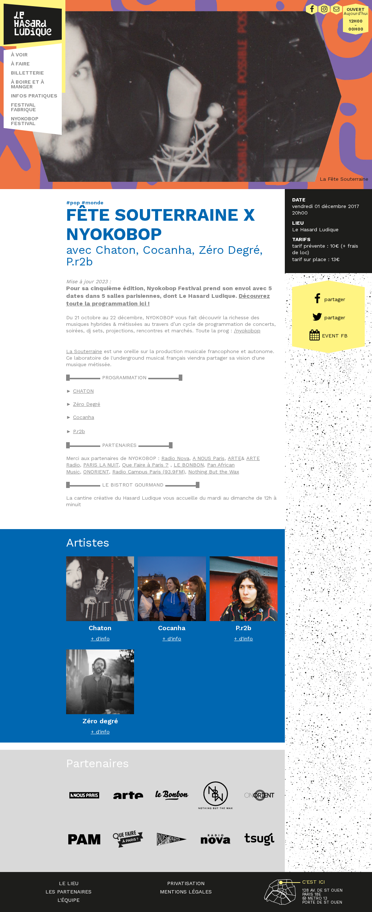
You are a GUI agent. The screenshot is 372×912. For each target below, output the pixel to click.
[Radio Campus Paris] (172, 839)
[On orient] (259, 795)
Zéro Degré (86, 404)
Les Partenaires (68, 892)
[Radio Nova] (215, 839)
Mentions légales (186, 892)
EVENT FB (335, 336)
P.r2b (79, 431)
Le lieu (68, 883)
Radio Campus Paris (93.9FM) (148, 472)
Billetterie (27, 73)
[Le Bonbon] (172, 795)
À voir (19, 54)
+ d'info (100, 638)
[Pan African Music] (84, 839)
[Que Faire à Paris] (128, 839)
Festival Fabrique (23, 107)
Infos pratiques (34, 96)
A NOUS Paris (209, 458)
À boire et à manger (27, 84)
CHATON (83, 391)
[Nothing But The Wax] (215, 795)
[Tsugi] (259, 839)
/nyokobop (247, 330)
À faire (20, 64)
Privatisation (186, 883)
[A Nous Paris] (84, 795)
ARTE (234, 458)
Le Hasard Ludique (33, 24)
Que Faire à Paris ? (145, 465)
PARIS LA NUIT (101, 465)
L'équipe (68, 900)
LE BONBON (189, 465)
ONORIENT (96, 472)
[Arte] (128, 795)
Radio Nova (175, 458)
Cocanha (83, 417)
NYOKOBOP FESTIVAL (25, 121)
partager (334, 299)
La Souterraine (84, 351)
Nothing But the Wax (213, 472)
